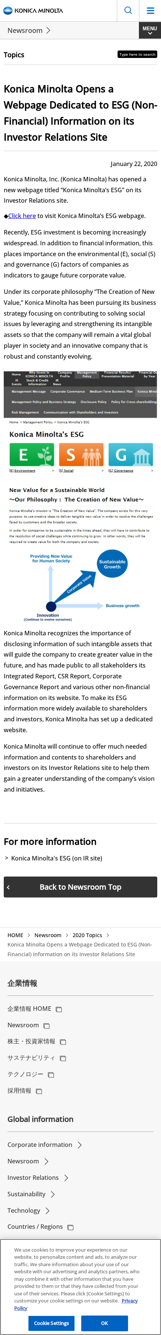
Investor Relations (33, 1177)
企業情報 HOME (29, 1008)
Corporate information (39, 1145)
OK (104, 1323)
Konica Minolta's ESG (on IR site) (56, 858)
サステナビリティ (31, 1057)
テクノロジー (25, 1074)
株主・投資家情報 (31, 1041)
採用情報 (19, 1090)
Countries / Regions (35, 1226)
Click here (22, 216)
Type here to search (137, 54)
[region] (80, 1287)
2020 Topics (87, 935)
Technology (23, 1210)
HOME (15, 935)
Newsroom (25, 30)
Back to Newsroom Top (80, 887)
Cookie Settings (51, 1323)
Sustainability (26, 1194)
